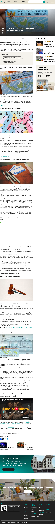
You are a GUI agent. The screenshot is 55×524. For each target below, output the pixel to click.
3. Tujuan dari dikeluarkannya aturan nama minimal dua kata (13, 60)
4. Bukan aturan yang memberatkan (9, 61)
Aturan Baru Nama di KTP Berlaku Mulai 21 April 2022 (12, 56)
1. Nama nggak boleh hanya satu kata (9, 57)
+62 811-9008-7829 (50, 507)
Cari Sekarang (27, 491)
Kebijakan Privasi (18, 522)
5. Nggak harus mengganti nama (8, 62)
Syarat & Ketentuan (13, 522)
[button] (50, 2)
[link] (47, 76)
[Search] (44, 2)
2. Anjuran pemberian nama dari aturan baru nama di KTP (13, 58)
